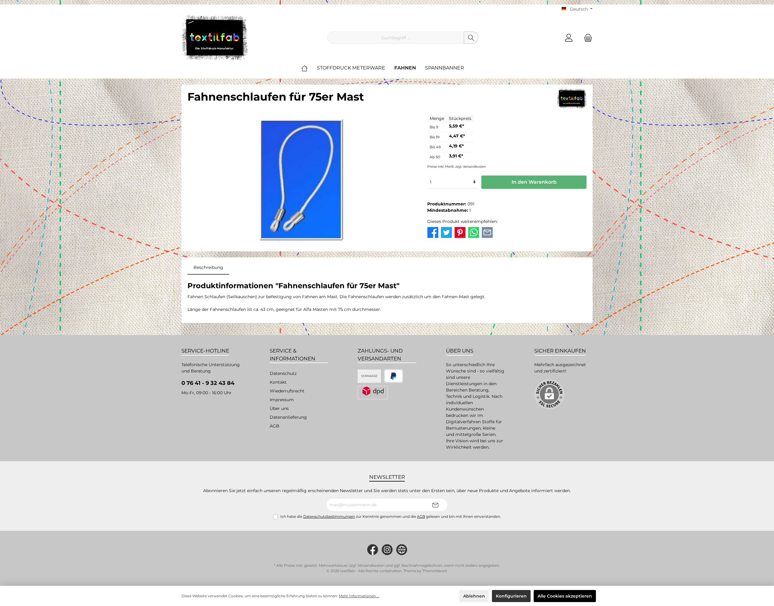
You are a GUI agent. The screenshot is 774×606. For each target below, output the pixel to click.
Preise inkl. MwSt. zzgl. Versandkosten (456, 167)
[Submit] (435, 505)
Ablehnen (474, 596)
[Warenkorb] (586, 37)
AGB (274, 426)
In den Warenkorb (534, 182)
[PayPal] (393, 376)
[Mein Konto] (569, 37)
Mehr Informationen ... (359, 596)
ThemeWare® (434, 571)
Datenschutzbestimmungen (329, 516)
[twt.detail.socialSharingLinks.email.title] (487, 232)
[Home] (309, 68)
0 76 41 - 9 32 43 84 (207, 383)
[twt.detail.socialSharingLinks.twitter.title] (446, 232)
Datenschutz (283, 373)
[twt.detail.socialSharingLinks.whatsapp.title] (473, 232)
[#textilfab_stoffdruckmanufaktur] (387, 549)
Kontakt (278, 382)
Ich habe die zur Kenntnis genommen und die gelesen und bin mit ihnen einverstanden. (390, 516)
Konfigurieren (511, 596)
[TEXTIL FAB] (572, 98)
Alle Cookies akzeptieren (565, 596)
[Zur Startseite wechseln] (214, 37)
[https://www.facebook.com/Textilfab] (372, 549)
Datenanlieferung (288, 417)
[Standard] (373, 392)
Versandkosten (371, 565)
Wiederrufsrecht (287, 391)
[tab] (208, 267)
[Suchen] (471, 37)
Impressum (282, 399)
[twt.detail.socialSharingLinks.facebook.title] (433, 232)
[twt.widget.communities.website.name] (401, 549)
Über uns (279, 408)
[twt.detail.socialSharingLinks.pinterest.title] (460, 232)
